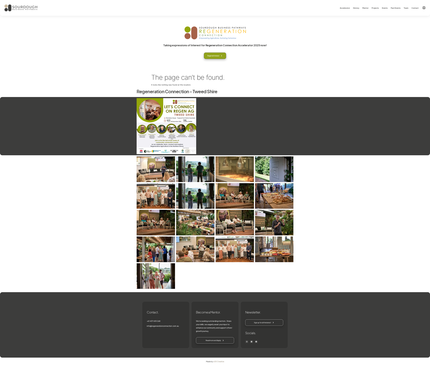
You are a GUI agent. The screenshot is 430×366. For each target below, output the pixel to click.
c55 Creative (218, 361)
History (356, 8)
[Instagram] (246, 341)
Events (385, 8)
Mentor (365, 8)
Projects (375, 8)
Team (406, 8)
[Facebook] (256, 341)
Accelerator (345, 8)
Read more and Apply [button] (213, 340)
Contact (415, 8)
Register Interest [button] (213, 56)
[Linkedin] (251, 341)
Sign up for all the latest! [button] (262, 323)
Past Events (396, 8)
